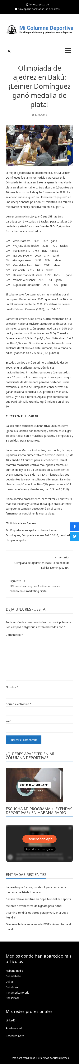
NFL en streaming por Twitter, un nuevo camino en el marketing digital (35, 586)
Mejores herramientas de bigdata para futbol (34, 906)
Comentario (14, 635)
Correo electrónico (18, 704)
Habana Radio (14, 970)
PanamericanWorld (17, 992)
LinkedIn (11, 1020)
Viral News (43, 1058)
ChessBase (13, 998)
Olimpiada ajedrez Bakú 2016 (40, 535)
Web (8, 721)
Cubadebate (13, 976)
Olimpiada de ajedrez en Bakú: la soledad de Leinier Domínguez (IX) (41, 562)
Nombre (12, 687)
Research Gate (15, 1036)
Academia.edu (14, 1028)
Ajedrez (31, 523)
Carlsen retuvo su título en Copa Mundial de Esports (38, 899)
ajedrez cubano (38, 530)
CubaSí (10, 981)
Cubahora (12, 987)
